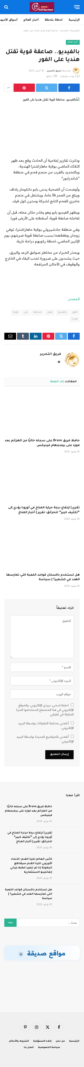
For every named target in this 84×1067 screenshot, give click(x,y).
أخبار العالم (31, 19)
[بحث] (6, 7)
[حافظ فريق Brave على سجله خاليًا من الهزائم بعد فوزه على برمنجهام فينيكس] (42, 413)
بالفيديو (62, 312)
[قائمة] (77, 7)
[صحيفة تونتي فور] (42, 7)
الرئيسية (74, 19)
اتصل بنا (29, 1047)
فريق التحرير (54, 71)
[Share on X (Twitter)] (46, 88)
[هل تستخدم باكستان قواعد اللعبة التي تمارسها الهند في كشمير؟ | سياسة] (42, 548)
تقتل (50, 312)
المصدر (74, 299)
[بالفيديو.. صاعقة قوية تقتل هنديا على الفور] (42, 115)
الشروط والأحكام (19, 1041)
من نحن (60, 1041)
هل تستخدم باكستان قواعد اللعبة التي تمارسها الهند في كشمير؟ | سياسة (28, 894)
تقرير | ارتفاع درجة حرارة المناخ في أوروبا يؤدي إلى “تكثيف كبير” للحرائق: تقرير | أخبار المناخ (29, 837)
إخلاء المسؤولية (42, 1041)
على (26, 312)
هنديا (75, 319)
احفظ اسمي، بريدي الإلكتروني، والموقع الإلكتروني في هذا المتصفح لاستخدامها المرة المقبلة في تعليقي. (45, 709)
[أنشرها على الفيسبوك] (69, 88)
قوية (15, 312)
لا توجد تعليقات (68, 76)
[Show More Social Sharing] (8, 88)
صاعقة (37, 312)
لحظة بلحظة (53, 19)
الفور (75, 312)
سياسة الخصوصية (49, 1047)
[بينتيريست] (24, 88)
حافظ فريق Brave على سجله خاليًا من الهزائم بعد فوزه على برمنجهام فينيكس (28, 811)
